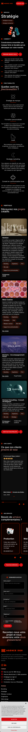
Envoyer (7, 626)
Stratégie (14, 417)
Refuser (14, 723)
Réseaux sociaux (8, 323)
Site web (6, 267)
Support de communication (11, 270)
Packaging (6, 320)
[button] (26, 703)
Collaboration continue (17, 421)
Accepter (14, 719)
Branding (6, 263)
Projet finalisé (17, 376)
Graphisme (15, 263)
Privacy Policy (14, 730)
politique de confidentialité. (18, 621)
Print (22, 263)
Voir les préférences (14, 727)
